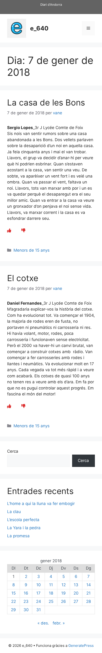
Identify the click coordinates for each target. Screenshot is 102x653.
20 (76, 593)
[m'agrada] (9, 230)
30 (26, 609)
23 (25, 601)
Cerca (12, 451)
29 (13, 609)
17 (38, 593)
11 (51, 584)
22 (13, 601)
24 (38, 601)
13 (76, 584)
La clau (14, 511)
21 (88, 593)
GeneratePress (81, 645)
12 (63, 584)
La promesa (18, 535)
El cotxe (22, 278)
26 (63, 601)
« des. (43, 623)
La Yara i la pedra (24, 527)
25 (51, 601)
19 (63, 593)
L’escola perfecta (23, 519)
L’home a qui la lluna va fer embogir (41, 503)
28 (88, 601)
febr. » (59, 623)
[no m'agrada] (23, 230)
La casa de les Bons (46, 102)
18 (51, 593)
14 (88, 584)
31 (38, 609)
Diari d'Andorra (51, 4)
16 (26, 593)
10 (38, 584)
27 (76, 601)
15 (13, 593)
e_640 (39, 28)
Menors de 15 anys (32, 250)
